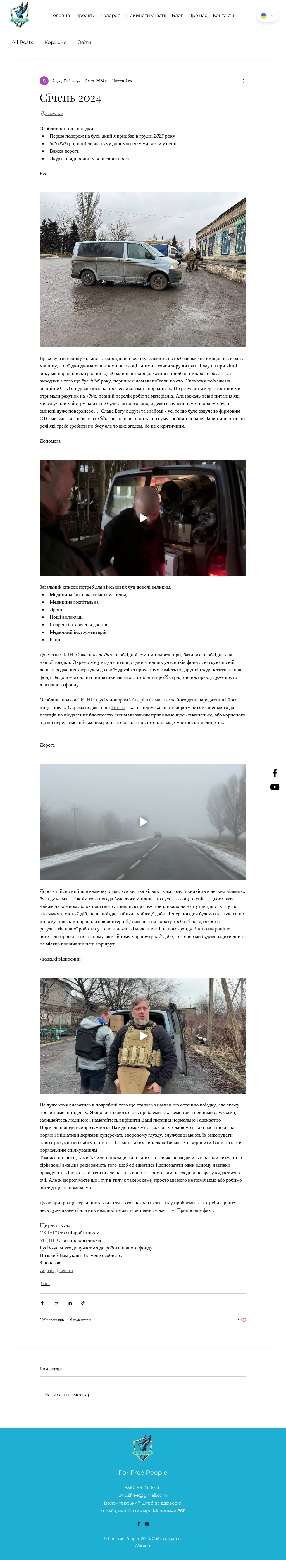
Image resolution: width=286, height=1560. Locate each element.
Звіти (84, 42)
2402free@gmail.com (143, 1495)
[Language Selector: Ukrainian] (267, 15)
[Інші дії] (243, 80)
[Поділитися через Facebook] (42, 1302)
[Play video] (143, 518)
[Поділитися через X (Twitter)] (56, 1302)
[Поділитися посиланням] (83, 1302)
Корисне (55, 42)
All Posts (22, 42)
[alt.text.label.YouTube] (274, 787)
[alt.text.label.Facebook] (274, 773)
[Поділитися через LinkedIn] (69, 1302)
